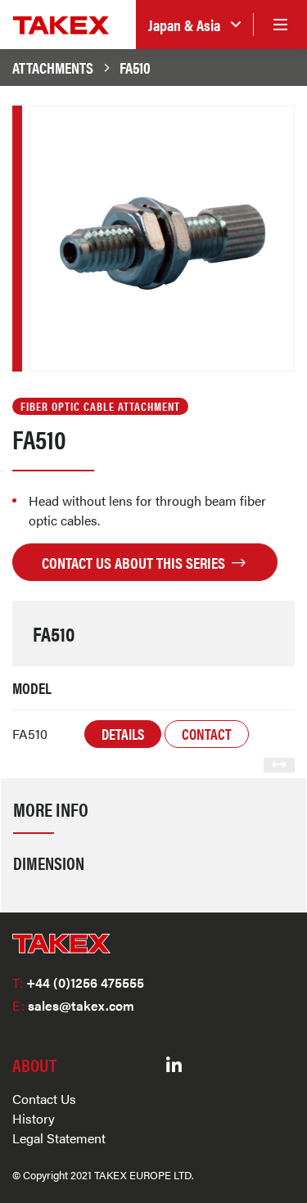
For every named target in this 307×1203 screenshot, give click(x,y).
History (33, 1118)
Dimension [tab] (48, 862)
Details (123, 733)
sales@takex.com (73, 1005)
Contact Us (44, 1098)
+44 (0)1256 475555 (78, 982)
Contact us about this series (135, 562)
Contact (207, 733)
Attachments (52, 67)
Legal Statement (59, 1138)
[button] (194, 25)
